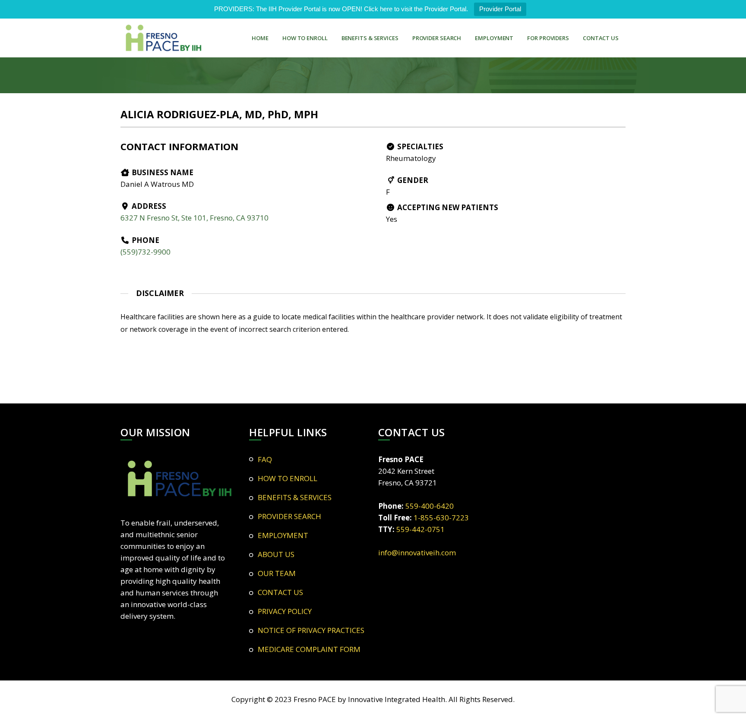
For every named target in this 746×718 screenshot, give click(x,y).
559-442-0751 (420, 529)
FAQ (265, 459)
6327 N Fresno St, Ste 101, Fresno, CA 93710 (194, 218)
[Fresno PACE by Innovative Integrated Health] (163, 38)
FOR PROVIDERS (548, 38)
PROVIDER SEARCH (437, 38)
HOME (260, 38)
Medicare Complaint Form (309, 649)
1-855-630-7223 (441, 518)
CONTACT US (601, 38)
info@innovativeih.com (417, 552)
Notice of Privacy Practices (311, 630)
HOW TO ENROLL (305, 38)
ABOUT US (276, 554)
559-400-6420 (429, 506)
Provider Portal (500, 9)
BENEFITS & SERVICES (369, 38)
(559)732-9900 (145, 252)
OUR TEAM (277, 573)
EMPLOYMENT (494, 38)
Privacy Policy (285, 611)
